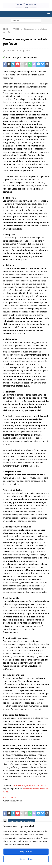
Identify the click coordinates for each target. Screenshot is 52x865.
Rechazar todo (26, 859)
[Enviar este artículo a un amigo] (22, 64)
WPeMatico (9, 807)
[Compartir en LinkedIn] (13, 64)
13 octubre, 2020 (13, 50)
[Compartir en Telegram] (38, 64)
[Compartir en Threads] (47, 64)
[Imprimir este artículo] (26, 64)
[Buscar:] (26, 20)
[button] (48, 14)
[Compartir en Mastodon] (34, 64)
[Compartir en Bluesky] (42, 64)
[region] (26, 843)
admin (28, 50)
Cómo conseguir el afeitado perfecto (31, 785)
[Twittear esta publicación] (9, 64)
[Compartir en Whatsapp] (30, 64)
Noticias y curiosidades (21, 821)
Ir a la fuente (9, 797)
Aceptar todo (26, 851)
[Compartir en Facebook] (5, 64)
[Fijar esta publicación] (17, 64)
